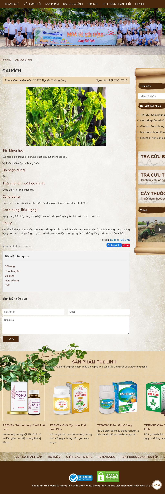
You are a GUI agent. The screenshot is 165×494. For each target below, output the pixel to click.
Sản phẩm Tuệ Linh (94, 362)
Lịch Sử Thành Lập (28, 456)
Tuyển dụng (106, 456)
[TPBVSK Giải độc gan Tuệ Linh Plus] (71, 398)
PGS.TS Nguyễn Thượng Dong (50, 80)
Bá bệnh (10, 275)
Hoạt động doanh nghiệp (139, 456)
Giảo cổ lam (12, 280)
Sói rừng (10, 266)
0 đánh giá (25, 246)
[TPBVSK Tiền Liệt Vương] (118, 398)
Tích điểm (54, 456)
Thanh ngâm (12, 271)
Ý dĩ (7, 285)
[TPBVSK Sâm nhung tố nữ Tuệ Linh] (23, 398)
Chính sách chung (79, 456)
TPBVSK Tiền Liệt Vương (114, 425)
